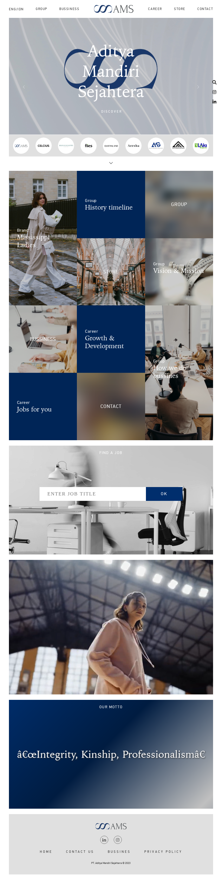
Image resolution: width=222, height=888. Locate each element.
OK (164, 494)
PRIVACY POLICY (163, 852)
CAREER (155, 9)
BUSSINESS (69, 9)
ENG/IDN (16, 9)
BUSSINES (119, 852)
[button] (111, 111)
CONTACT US (80, 852)
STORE (179, 9)
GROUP (41, 9)
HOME (46, 852)
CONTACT (205, 9)
